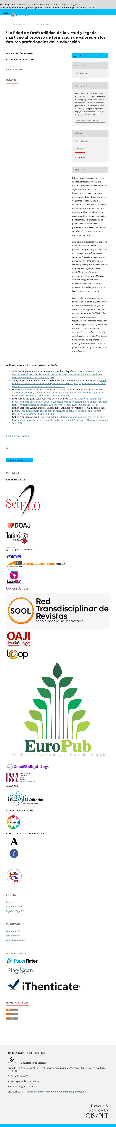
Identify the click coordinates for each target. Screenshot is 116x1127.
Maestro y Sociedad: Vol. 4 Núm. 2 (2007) (33, 413)
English (10, 902)
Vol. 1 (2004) (33, 24)
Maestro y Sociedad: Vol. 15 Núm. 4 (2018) (33, 377)
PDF (78, 55)
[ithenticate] (44, 991)
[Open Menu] (6, 12)
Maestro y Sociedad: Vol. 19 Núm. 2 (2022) (47, 395)
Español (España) (15, 911)
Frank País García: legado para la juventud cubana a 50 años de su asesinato (61, 410)
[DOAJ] (21, 529)
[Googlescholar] (17, 589)
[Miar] (14, 557)
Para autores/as (13, 935)
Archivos (19, 24)
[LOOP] (17, 659)
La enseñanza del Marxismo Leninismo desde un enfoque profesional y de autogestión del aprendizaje (57, 373)
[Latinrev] (14, 583)
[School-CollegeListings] (28, 769)
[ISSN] (20, 781)
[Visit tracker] (7, 448)
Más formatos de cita (87, 120)
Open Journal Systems (17, 435)
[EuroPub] (58, 759)
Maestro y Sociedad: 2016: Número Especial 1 (73, 404)
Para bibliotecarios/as (16, 940)
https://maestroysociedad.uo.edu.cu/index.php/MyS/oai (57, 1091)
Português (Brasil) (15, 906)
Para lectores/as (13, 931)
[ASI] (36, 566)
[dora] (13, 828)
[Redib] (20, 551)
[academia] (14, 844)
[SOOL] (58, 627)
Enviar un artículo (19, 460)
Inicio (9, 24)
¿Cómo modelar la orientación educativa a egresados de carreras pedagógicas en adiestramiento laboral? (59, 383)
